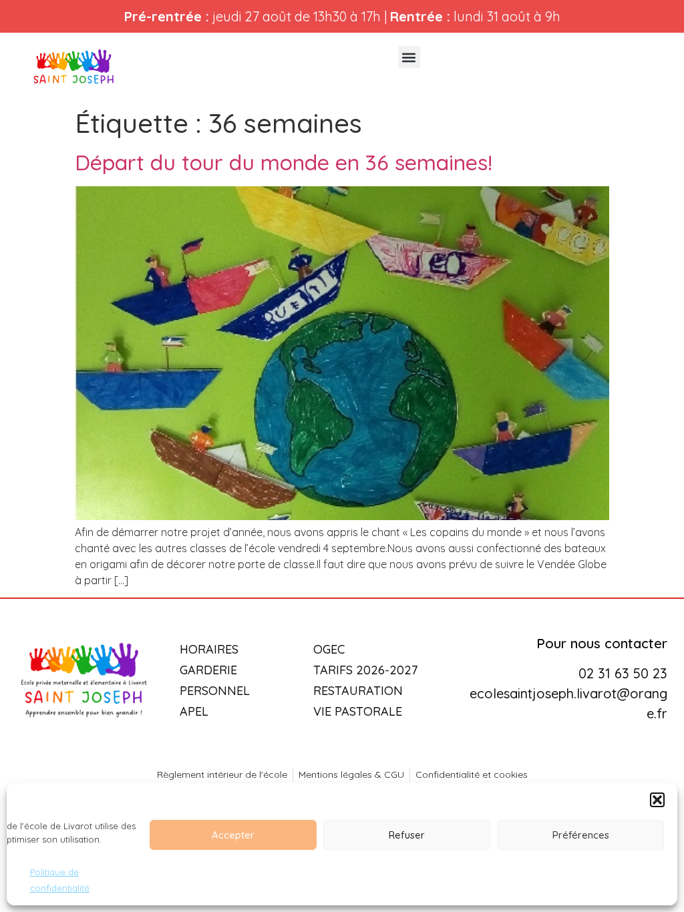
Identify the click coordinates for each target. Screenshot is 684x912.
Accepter (233, 835)
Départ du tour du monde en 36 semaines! (283, 162)
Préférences (580, 835)
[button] (657, 800)
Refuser (407, 835)
